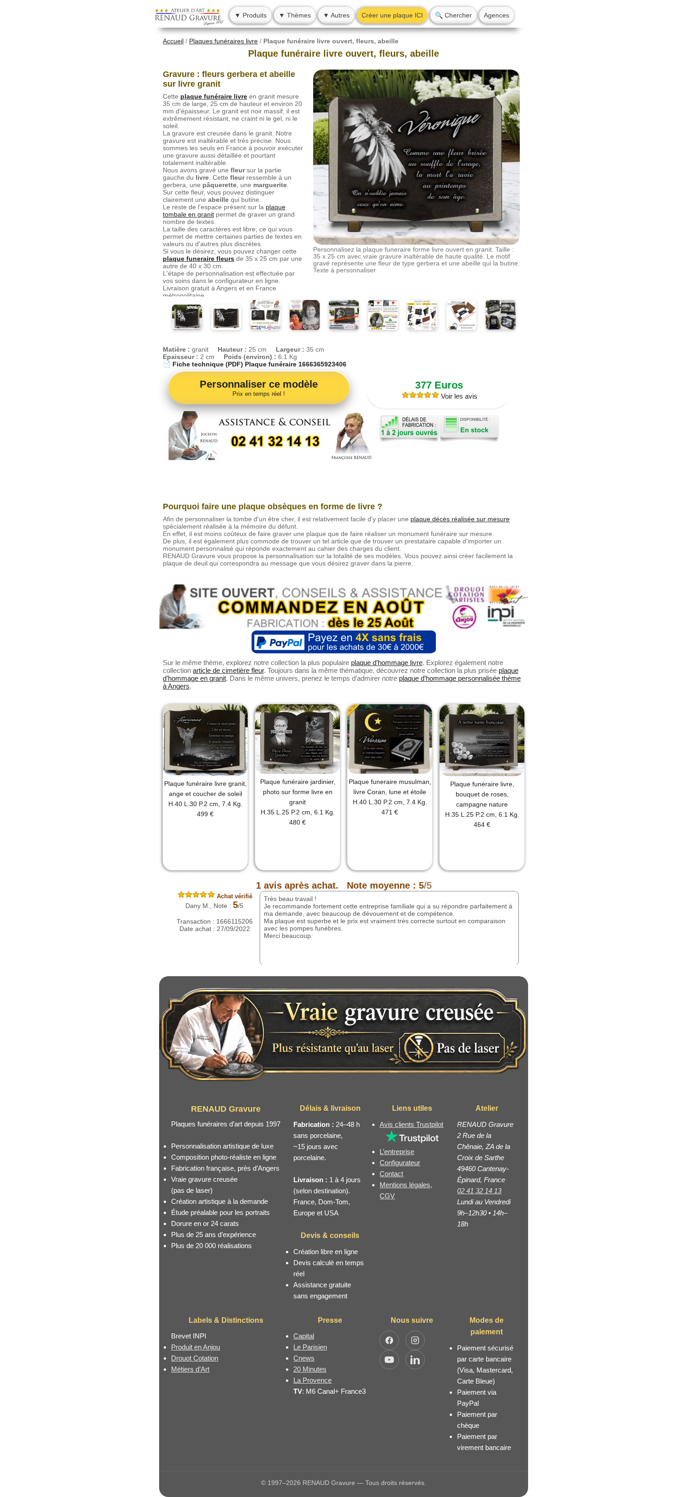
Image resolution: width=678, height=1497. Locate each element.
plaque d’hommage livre (386, 662)
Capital (303, 1336)
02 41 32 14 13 (479, 1191)
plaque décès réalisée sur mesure (460, 519)
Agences (496, 15)
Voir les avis (458, 396)
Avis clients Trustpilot (411, 1124)
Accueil (173, 41)
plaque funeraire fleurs (198, 258)
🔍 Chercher (453, 15)
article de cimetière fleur (228, 670)
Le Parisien (310, 1347)
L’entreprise (397, 1151)
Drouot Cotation (194, 1358)
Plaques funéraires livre (223, 41)
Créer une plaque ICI (392, 15)
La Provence (312, 1380)
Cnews (304, 1358)
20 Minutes (310, 1369)
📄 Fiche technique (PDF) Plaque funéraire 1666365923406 (254, 364)
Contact (391, 1174)
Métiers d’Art (190, 1369)
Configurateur (400, 1163)
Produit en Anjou (195, 1347)
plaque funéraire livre (213, 96)
